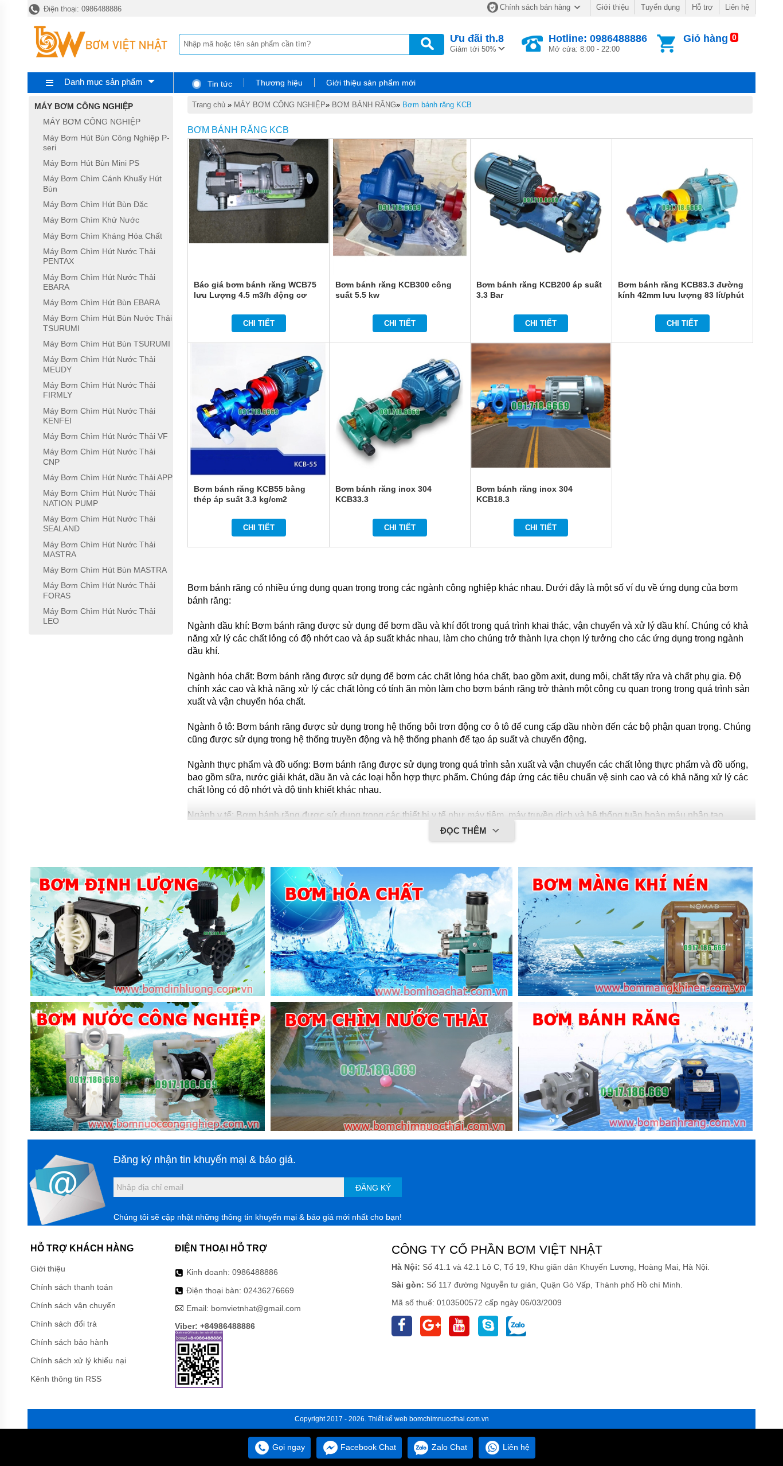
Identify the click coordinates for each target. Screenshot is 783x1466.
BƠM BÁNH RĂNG (364, 104)
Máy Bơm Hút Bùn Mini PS (91, 163)
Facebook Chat (367, 1447)
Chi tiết (259, 323)
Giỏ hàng (705, 38)
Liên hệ (737, 7)
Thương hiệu (279, 82)
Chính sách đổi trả (63, 1323)
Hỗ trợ (702, 7)
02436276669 (269, 1290)
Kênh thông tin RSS (65, 1378)
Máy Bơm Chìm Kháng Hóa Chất (102, 235)
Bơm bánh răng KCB (437, 104)
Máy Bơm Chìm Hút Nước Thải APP (108, 477)
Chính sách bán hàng (535, 7)
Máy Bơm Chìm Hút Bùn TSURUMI (106, 343)
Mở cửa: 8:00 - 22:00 (598, 43)
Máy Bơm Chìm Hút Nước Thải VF (105, 436)
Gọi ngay (287, 1447)
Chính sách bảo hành (69, 1342)
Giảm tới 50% (477, 43)
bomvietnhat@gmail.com (256, 1308)
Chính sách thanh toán (71, 1287)
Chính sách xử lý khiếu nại (78, 1360)
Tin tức (218, 83)
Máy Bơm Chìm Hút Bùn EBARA (101, 302)
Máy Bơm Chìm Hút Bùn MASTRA (105, 569)
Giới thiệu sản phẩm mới (371, 82)
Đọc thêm (464, 830)
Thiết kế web (388, 1419)
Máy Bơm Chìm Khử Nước (91, 220)
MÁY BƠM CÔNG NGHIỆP (280, 104)
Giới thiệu (612, 7)
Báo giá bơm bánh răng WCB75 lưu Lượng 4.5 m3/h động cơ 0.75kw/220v (255, 295)
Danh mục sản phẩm (103, 82)
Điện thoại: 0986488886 (81, 9)
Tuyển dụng (660, 7)
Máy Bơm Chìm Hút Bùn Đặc (95, 204)
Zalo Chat (448, 1447)
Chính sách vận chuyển (73, 1305)
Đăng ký (373, 1187)
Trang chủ (208, 104)
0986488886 (255, 1272)
